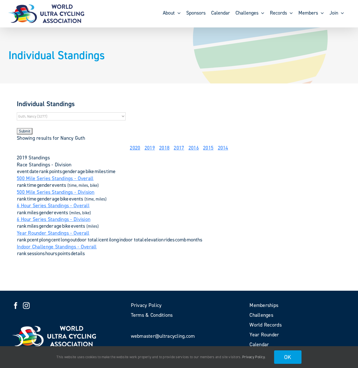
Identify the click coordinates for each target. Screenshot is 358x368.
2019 (150, 148)
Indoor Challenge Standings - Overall (57, 246)
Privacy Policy (253, 357)
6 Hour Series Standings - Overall (53, 205)
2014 (223, 148)
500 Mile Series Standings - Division (56, 192)
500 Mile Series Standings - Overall (55, 178)
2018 (164, 148)
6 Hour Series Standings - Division (53, 219)
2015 (208, 148)
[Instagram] (26, 305)
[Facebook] (15, 305)
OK (287, 357)
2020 (135, 148)
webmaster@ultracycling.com (163, 336)
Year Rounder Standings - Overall (53, 233)
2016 (194, 148)
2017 (179, 148)
